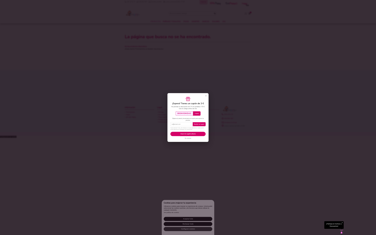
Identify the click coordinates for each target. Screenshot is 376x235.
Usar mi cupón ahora (188, 134)
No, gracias (188, 138)
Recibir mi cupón (199, 124)
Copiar (197, 113)
